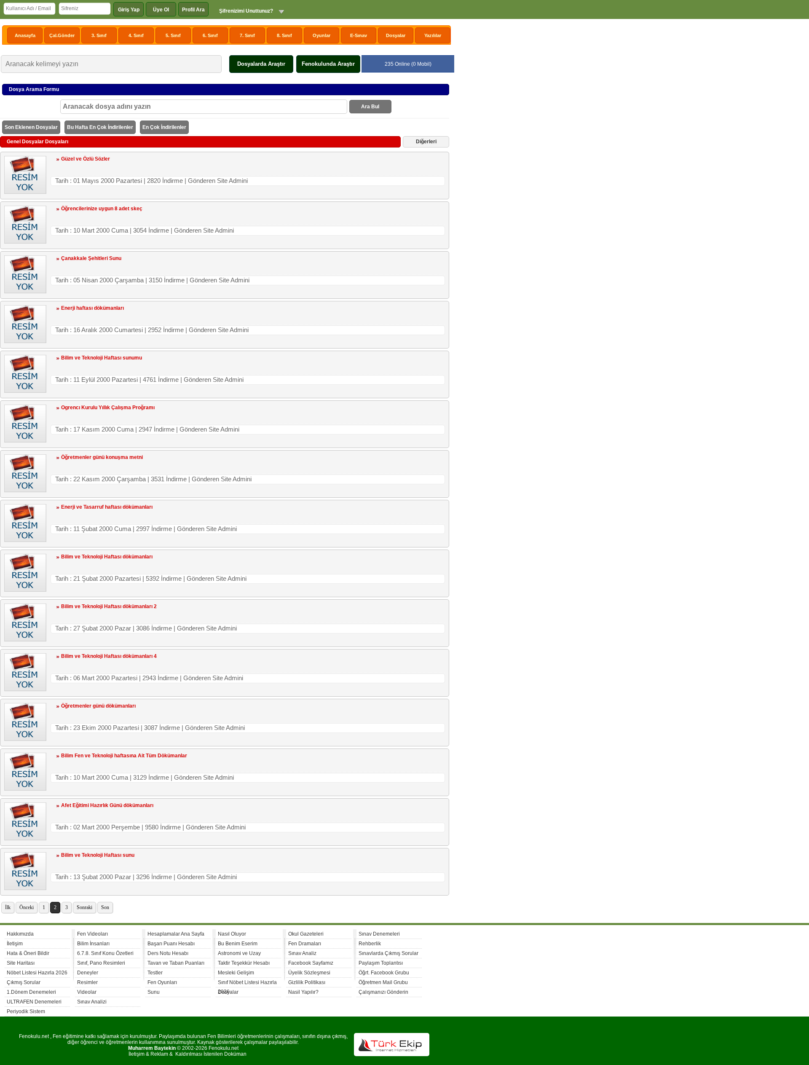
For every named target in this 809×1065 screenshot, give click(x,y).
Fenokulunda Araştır (328, 64)
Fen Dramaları (304, 944)
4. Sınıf (136, 35)
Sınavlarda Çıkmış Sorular (388, 953)
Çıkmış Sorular (23, 982)
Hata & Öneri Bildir (28, 953)
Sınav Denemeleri (379, 934)
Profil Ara (193, 10)
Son (105, 907)
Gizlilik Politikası (306, 982)
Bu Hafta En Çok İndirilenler (100, 127)
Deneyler (87, 973)
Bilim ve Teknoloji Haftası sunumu (101, 358)
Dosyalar (395, 35)
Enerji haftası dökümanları (92, 308)
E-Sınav (358, 35)
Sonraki (84, 907)
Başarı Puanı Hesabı (171, 944)
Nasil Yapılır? (303, 992)
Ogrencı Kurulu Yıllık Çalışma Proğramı (108, 407)
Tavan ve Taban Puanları (175, 963)
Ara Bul (370, 107)
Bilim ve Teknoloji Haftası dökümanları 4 (109, 656)
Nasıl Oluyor (232, 934)
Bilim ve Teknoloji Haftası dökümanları (107, 557)
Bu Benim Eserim (237, 944)
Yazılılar (432, 35)
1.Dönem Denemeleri (31, 992)
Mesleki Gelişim (236, 973)
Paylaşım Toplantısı (381, 963)
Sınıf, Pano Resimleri (101, 963)
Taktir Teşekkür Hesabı (244, 963)
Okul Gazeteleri (306, 934)
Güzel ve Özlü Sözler (85, 159)
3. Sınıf (99, 35)
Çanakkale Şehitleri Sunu (91, 258)
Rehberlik (370, 944)
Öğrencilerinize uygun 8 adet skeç (101, 209)
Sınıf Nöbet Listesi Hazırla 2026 (247, 983)
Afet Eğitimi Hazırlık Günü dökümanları (107, 805)
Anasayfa (25, 35)
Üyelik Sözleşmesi (309, 973)
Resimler (87, 982)
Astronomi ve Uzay (239, 953)
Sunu (153, 992)
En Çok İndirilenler (164, 127)
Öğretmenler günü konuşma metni (102, 457)
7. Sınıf (247, 35)
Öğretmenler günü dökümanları (98, 706)
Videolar (86, 992)
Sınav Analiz (302, 953)
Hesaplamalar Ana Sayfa (175, 934)
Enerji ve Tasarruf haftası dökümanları (107, 507)
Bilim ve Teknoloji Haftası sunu (97, 855)
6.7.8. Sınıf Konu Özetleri (105, 953)
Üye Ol (161, 10)
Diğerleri (426, 142)
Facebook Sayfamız (310, 963)
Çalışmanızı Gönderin (383, 992)
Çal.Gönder (62, 35)
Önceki (26, 907)
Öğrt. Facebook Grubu (384, 973)
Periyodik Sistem (26, 1011)
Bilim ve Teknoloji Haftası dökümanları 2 (109, 606)
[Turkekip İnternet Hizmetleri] (391, 1054)
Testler (155, 973)
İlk (8, 907)
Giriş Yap (128, 10)
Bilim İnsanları (93, 944)
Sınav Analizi (92, 1002)
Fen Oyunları (162, 982)
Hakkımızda (20, 934)
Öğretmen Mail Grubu (383, 982)
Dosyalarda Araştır (261, 64)
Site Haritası (21, 963)
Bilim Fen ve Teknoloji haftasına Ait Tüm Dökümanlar (124, 756)
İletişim (15, 944)
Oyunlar (321, 35)
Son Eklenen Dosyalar (31, 127)
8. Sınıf (284, 35)
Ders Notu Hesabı (167, 953)
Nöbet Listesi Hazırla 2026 (37, 973)
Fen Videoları (92, 934)
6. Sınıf (210, 35)
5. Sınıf (173, 35)
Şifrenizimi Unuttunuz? (246, 11)
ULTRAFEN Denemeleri (34, 1002)
